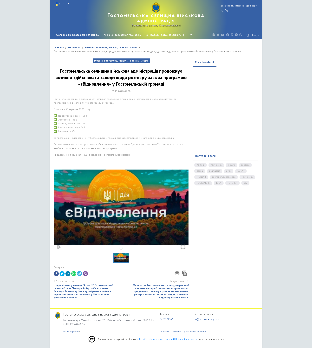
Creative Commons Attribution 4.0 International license (168, 339)
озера (200, 171)
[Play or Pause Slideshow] (59, 246)
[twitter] (62, 273)
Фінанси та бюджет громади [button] (121, 35)
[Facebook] (228, 35)
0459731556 (166, 319)
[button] (121, 207)
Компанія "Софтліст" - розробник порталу (183, 331)
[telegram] (79, 273)
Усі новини (74, 47)
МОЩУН (201, 177)
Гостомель (247, 177)
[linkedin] (68, 273)
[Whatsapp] (241, 35)
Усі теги (200, 165)
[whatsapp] (73, 273)
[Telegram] (237, 35)
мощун (231, 165)
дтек (228, 171)
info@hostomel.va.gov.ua (206, 319)
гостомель (216, 165)
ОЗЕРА (240, 171)
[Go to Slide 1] (121, 248)
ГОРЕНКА (232, 183)
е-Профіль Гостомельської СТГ (165, 35)
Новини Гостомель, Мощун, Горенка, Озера (111, 47)
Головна (59, 47)
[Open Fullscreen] (182, 246)
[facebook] (56, 273)
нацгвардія (214, 171)
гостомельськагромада (223, 177)
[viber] (85, 273)
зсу (245, 183)
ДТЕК (218, 183)
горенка (245, 165)
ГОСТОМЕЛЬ (203, 183)
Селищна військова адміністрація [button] (76, 35)
